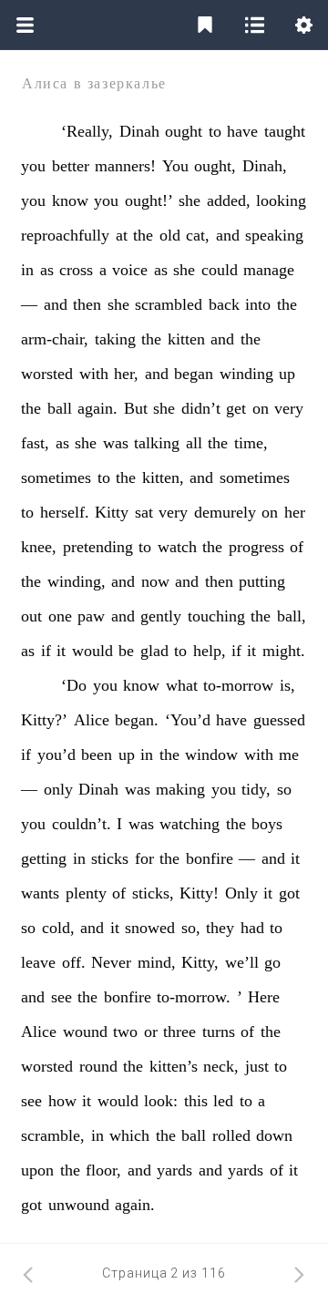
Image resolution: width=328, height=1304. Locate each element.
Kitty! (199, 893)
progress (256, 547)
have (242, 131)
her (294, 512)
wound (85, 1031)
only (58, 789)
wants (40, 893)
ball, (291, 616)
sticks (109, 858)
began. (137, 720)
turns (218, 1031)
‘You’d (187, 720)
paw (91, 616)
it (61, 651)
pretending (98, 547)
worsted (47, 374)
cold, (58, 928)
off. (74, 962)
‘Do (74, 685)
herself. (64, 512)
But (136, 408)
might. (283, 651)
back (224, 304)
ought (183, 131)
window (211, 754)
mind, (157, 962)
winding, (76, 581)
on (260, 408)
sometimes (56, 477)
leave (38, 962)
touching (216, 616)
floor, (103, 1170)
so (284, 789)
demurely (225, 512)
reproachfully (65, 235)
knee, (38, 547)
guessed (279, 720)
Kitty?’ (44, 720)
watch (177, 547)
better (70, 166)
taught (284, 131)
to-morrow (238, 685)
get (236, 408)
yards (174, 1170)
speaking (274, 235)
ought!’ (149, 200)
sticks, (153, 893)
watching (189, 824)
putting (262, 581)
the (143, 235)
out (31, 616)
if (46, 651)
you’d (56, 754)
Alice (91, 720)
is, (287, 685)
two (125, 1031)
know (70, 200)
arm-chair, (54, 339)
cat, (198, 235)
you (33, 166)
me (289, 754)
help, (209, 651)
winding (246, 374)
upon (37, 1170)
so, (190, 928)
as (47, 270)
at (122, 235)
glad (154, 651)
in (27, 270)
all (194, 443)
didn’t (200, 408)
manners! (125, 166)
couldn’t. (81, 824)
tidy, (256, 789)
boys (266, 824)
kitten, (163, 477)
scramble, (53, 1135)
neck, (221, 1066)
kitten (186, 339)
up (287, 374)
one (60, 616)
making (180, 789)
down (274, 1135)
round (98, 1066)
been (96, 754)
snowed (150, 928)
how (62, 1101)
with (93, 374)
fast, (35, 443)
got (289, 893)
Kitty (111, 512)
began (193, 374)
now (155, 581)
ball (59, 408)
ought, (215, 166)
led (223, 1101)
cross (76, 270)
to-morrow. (194, 997)
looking (281, 200)
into (258, 304)
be (126, 651)
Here (264, 997)
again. (97, 408)
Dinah (139, 131)
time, (251, 443)
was (115, 443)
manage (268, 270)
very (288, 408)
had (252, 928)
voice (130, 270)
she (189, 200)
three (179, 1031)
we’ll (242, 962)
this (196, 1101)
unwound (78, 1205)
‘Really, (87, 131)
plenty (86, 893)
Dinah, (264, 166)
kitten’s (173, 1066)
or (151, 1031)
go (272, 962)
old (169, 235)
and (228, 235)
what (182, 685)
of (296, 547)
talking (156, 443)
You (175, 166)
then (87, 304)
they (220, 928)
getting (44, 858)
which (129, 1135)
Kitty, (200, 962)
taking (115, 339)
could (219, 270)
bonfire (209, 858)
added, (229, 200)
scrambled (168, 304)
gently (160, 616)
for (144, 858)
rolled (231, 1135)
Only (241, 893)
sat (144, 512)
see (61, 997)
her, (126, 374)
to (215, 131)
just (257, 1066)
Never (111, 962)
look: (161, 1101)
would (92, 651)
